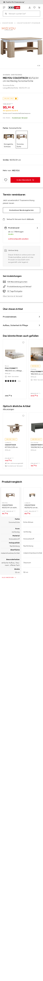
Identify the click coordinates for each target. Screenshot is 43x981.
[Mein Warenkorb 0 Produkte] (39, 7)
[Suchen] (6, 13)
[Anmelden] (29, 7)
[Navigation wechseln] (4, 7)
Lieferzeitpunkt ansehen (18, 239)
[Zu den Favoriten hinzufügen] (6, 180)
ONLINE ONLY (9, 98)
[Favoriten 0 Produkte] (34, 7)
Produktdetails (9, 317)
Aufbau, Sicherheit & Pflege (15, 325)
